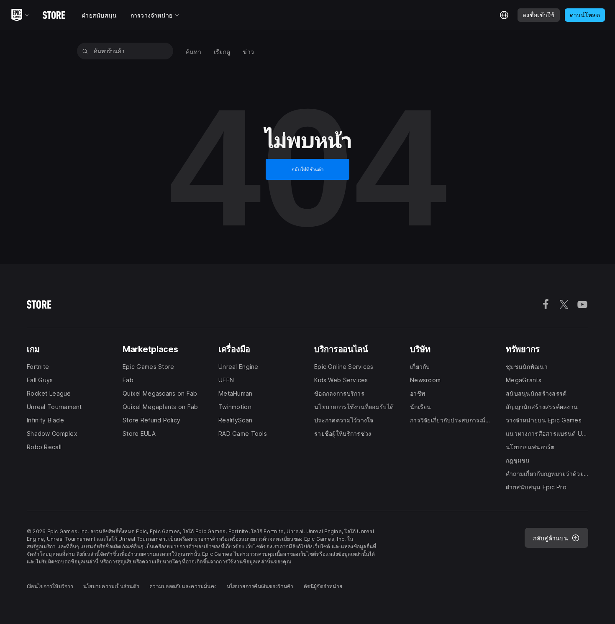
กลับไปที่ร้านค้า (308, 169)
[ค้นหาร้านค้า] (85, 51)
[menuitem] (193, 51)
